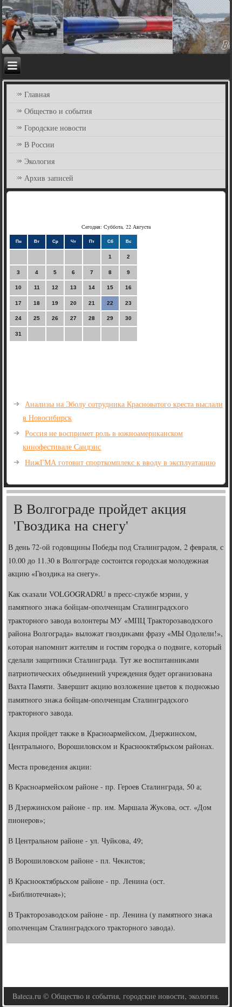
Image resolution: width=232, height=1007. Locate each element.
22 (110, 303)
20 (73, 303)
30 (128, 318)
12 (55, 287)
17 (18, 303)
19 (55, 303)
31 (18, 334)
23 (128, 303)
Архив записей (48, 178)
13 (73, 287)
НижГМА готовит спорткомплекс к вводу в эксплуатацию (120, 462)
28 (91, 318)
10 (18, 287)
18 (36, 303)
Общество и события (58, 111)
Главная (37, 94)
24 (18, 318)
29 (110, 318)
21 (91, 303)
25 (36, 318)
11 (37, 287)
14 (91, 287)
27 (73, 318)
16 (128, 287)
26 (55, 318)
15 (110, 287)
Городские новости (55, 128)
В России (39, 144)
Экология (39, 161)
